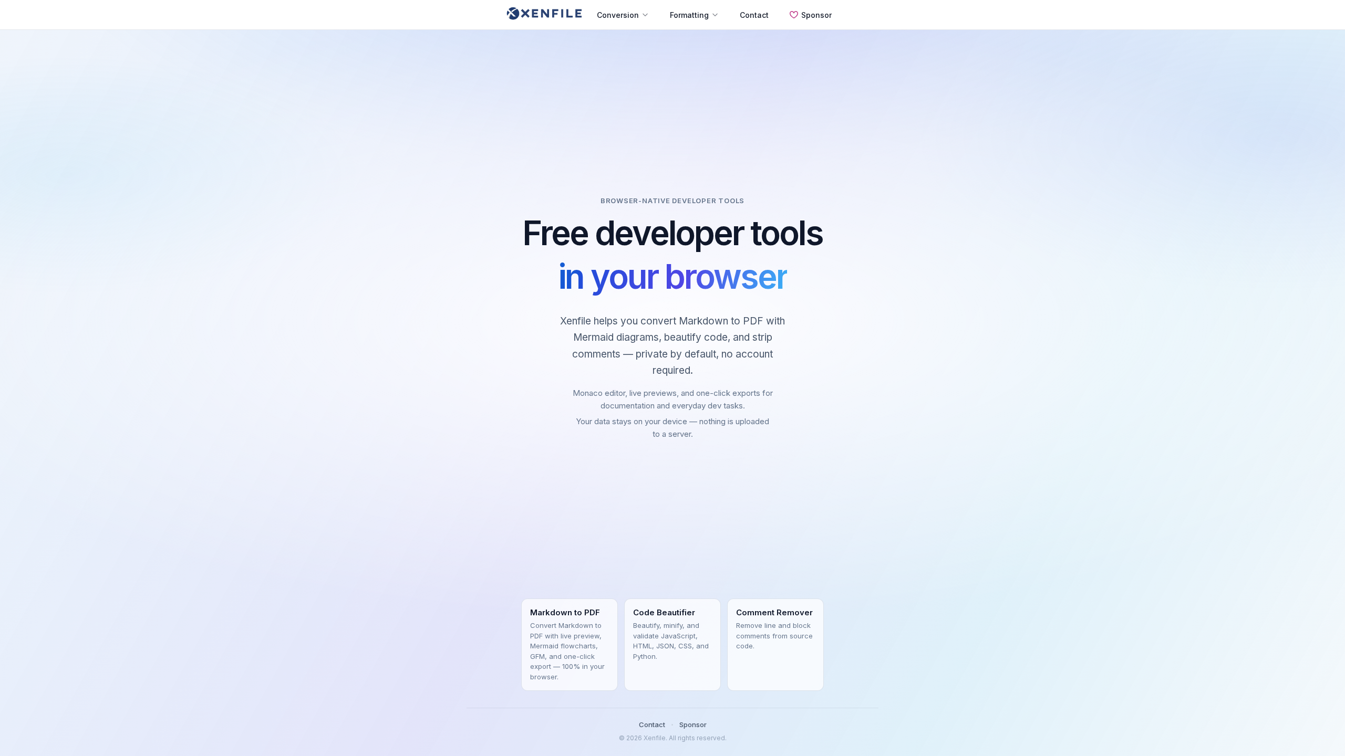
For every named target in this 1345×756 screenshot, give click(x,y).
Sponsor (816, 14)
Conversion (618, 14)
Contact (754, 14)
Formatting (689, 14)
